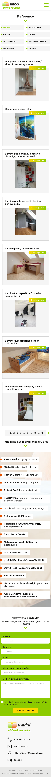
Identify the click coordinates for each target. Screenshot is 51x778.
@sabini (18, 760)
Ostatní (32, 48)
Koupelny (7, 34)
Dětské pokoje (35, 27)
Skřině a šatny (9, 48)
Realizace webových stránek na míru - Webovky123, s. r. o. (25, 773)
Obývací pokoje (9, 41)
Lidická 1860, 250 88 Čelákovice (29, 753)
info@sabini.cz (21, 746)
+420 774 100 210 (22, 740)
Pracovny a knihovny (38, 41)
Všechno (6, 27)
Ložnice (32, 34)
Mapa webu (37, 770)
